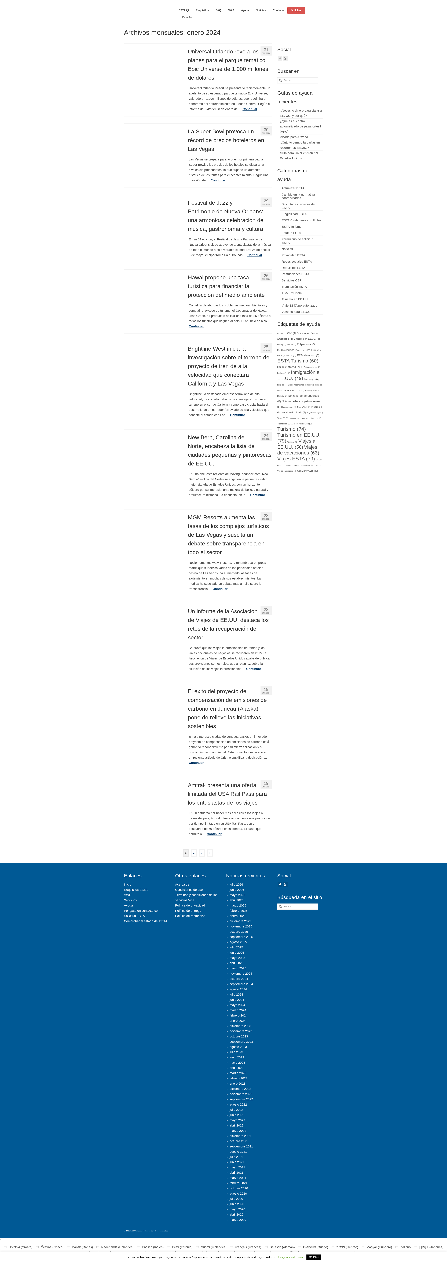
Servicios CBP (292, 280)
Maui (308, 390)
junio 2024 (237, 999)
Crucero (303, 333)
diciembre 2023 (240, 1026)
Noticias (287, 249)
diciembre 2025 (240, 921)
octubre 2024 (239, 979)
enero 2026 (238, 916)
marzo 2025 (238, 968)
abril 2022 (236, 1125)
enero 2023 (238, 1083)
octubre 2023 (239, 1036)
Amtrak (281, 333)
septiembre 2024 (241, 984)
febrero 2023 (238, 1078)
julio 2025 (236, 947)
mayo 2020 (237, 1209)
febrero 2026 (238, 910)
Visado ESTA (293, 465)
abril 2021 (236, 1172)
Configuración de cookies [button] (291, 1257)
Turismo (291, 429)
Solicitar (296, 10)
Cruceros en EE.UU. (307, 338)
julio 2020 (236, 1199)
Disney (281, 344)
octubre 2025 (239, 931)
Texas (281, 418)
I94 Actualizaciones (310, 367)
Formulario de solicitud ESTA (297, 240)
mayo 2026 (237, 895)
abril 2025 (236, 963)
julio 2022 (236, 1109)
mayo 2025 (237, 958)
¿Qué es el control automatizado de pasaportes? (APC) (300, 126)
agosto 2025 (238, 942)
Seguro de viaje (315, 413)
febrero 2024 (238, 1015)
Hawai (294, 366)
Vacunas (292, 442)
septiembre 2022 (241, 1099)
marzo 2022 (238, 1130)
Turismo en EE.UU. (295, 299)
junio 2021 (237, 1162)
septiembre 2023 (241, 1041)
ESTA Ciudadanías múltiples (301, 220)
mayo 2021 (237, 1167)
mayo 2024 (237, 1005)
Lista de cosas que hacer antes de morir (295, 385)
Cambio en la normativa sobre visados (298, 196)
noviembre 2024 (241, 973)
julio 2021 (236, 1157)
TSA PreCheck (292, 293)
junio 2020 (237, 1204)
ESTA (291, 355)
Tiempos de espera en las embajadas (303, 418)
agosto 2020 (238, 1193)
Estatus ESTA (291, 233)
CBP (291, 333)
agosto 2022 (238, 1104)
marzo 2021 (238, 1178)
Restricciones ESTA (295, 274)
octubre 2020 (239, 1188)
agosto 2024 (238, 989)
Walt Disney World (307, 471)
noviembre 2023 (241, 1031)
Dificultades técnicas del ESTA (298, 206)
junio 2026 (237, 890)
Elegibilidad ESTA (294, 214)
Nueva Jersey (288, 407)
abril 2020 (236, 1214)
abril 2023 (236, 1068)
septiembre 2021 (241, 1146)
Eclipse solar (306, 344)
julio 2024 (236, 994)
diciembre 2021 (240, 1136)
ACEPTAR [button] (314, 1257)
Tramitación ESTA (294, 286)
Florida (282, 367)
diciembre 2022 (240, 1089)
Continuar (250, 109)
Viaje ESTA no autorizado (299, 305)
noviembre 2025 (241, 926)
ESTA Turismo (292, 226)
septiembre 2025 (241, 937)
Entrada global (302, 350)
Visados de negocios (311, 465)
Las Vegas (311, 379)
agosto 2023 (238, 1047)
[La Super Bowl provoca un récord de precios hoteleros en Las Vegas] (153, 152)
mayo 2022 (237, 1120)
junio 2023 (237, 1057)
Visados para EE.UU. (296, 312)
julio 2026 (236, 884)
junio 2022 (237, 1115)
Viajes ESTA (296, 458)
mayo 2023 (237, 1062)
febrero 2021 (238, 1183)
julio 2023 (236, 1052)
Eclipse (291, 344)
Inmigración (283, 373)
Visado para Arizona (294, 137)
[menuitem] (185, 17)
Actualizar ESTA (293, 188)
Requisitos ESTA (293, 268)
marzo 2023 (238, 1073)
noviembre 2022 (241, 1094)
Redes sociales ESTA (297, 261)
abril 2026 (236, 900)
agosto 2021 (238, 1151)
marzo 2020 (238, 1219)
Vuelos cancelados (286, 471)
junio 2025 (237, 952)
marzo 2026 (238, 905)
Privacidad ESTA (293, 255)
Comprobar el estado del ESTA (145, 921)
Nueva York (303, 407)
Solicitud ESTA (134, 916)
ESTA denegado (308, 355)
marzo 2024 (238, 1010)
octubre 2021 (239, 1141)
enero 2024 (238, 1020)
